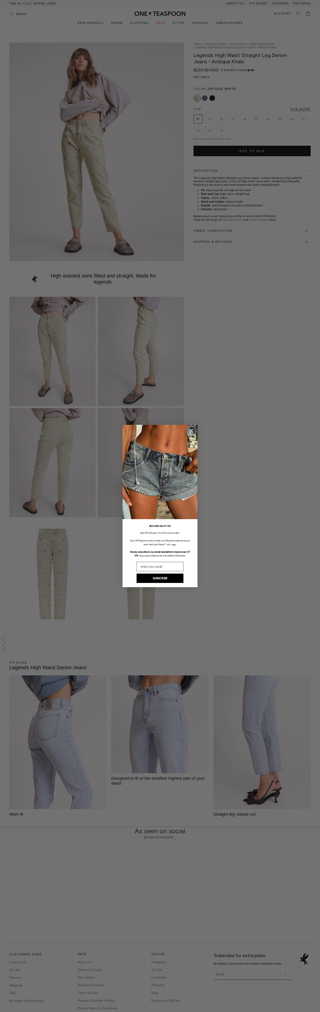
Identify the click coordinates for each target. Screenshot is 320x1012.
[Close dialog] (191, 431)
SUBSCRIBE (160, 578)
